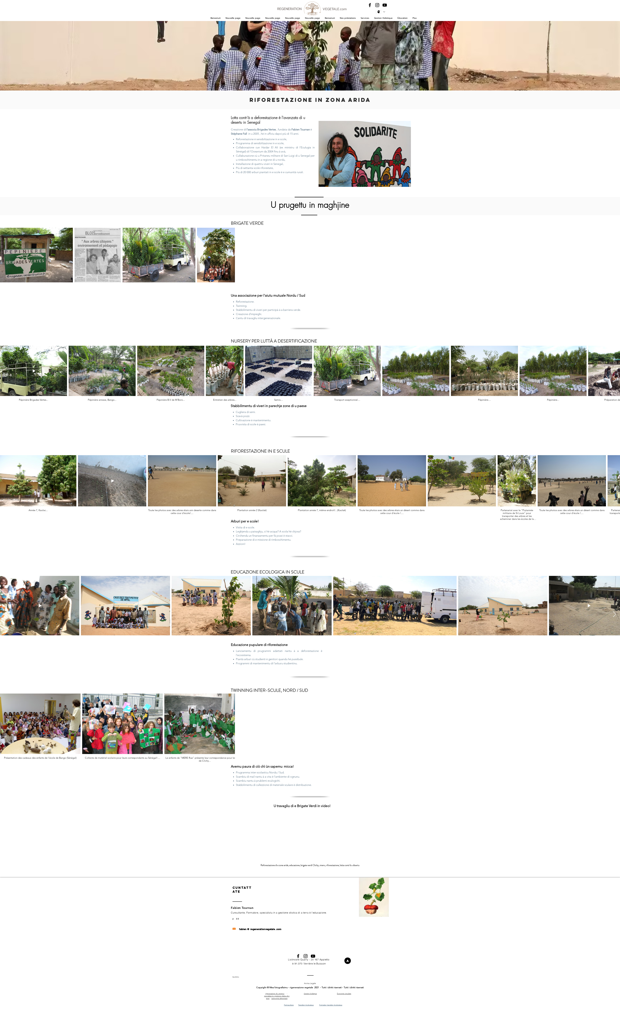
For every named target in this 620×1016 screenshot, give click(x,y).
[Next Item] (614, 379)
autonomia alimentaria (279, 998)
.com (278, 929)
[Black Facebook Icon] (369, 5)
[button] (347, 18)
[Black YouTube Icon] (384, 5)
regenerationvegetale (262, 929)
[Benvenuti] (347, 960)
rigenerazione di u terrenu (274, 994)
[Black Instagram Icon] (377, 5)
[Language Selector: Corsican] (380, 11)
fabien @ (244, 929)
